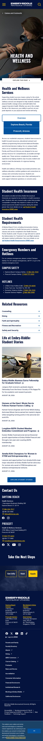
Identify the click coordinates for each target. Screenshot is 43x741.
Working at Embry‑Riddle (14, 692)
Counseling (6, 311)
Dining (4, 316)
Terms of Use (28, 712)
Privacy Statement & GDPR (12, 712)
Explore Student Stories (21, 480)
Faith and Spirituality (10, 321)
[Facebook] (3, 518)
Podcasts (9, 665)
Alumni (8, 650)
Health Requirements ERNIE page (19, 240)
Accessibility (8, 710)
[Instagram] (8, 518)
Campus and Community (13, 13)
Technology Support (19, 714)
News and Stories (11, 669)
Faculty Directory (11, 646)
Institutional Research (13, 687)
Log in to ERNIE (13, 637)
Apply (33, 574)
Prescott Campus (11, 617)
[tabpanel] (21, 158)
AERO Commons (11, 658)
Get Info (11, 574)
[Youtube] (14, 545)
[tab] (21, 118)
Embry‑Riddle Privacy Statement (16, 737)
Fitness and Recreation (11, 326)
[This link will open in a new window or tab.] (7, 633)
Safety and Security (10, 330)
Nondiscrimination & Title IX (23, 710)
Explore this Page (20, 80)
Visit (22, 574)
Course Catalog (11, 661)
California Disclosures (13, 696)
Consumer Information (13, 678)
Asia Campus (27, 617)
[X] (8, 545)
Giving (8, 654)
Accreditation (10, 673)
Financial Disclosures (13, 683)
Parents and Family (12, 642)
